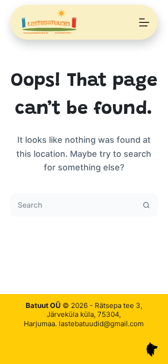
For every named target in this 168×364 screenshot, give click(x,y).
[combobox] (73, 205)
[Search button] (146, 205)
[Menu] (144, 22)
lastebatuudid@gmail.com (101, 323)
